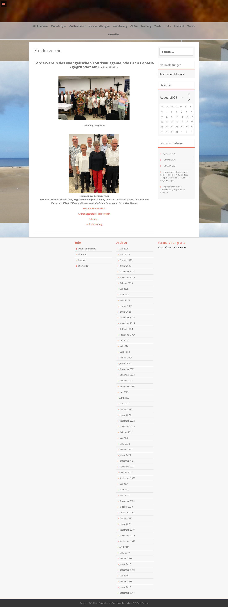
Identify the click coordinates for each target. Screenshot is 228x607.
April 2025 (124, 294)
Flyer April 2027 (169, 166)
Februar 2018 (125, 581)
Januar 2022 (125, 455)
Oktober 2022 (126, 432)
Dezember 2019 (127, 530)
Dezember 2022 (127, 421)
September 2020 (127, 512)
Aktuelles (113, 34)
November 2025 (127, 277)
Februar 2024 (125, 357)
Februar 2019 (125, 558)
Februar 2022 (125, 449)
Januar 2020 (125, 524)
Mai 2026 (123, 248)
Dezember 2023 (127, 369)
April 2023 (124, 398)
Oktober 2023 (126, 380)
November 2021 (127, 466)
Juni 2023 (124, 392)
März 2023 (124, 403)
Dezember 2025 (127, 271)
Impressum (83, 266)
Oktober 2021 (126, 472)
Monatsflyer (58, 26)
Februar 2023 (125, 409)
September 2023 (127, 386)
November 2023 (127, 375)
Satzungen (94, 219)
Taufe (157, 26)
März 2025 (124, 300)
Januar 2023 (125, 415)
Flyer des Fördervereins (94, 208)
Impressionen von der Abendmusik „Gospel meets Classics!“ (172, 190)
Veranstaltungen (99, 26)
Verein (191, 26)
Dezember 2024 (127, 317)
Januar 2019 (125, 564)
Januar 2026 (125, 266)
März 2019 (124, 552)
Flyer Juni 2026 (169, 153)
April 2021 (124, 489)
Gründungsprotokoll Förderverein (94, 214)
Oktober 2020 (126, 507)
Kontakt (179, 26)
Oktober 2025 (126, 283)
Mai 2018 (123, 575)
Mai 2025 (123, 289)
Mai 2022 (123, 438)
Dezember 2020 (127, 501)
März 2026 (124, 254)
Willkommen (40, 26)
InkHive (94, 603)
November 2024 (127, 323)
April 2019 (124, 547)
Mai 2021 (123, 484)
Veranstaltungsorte (87, 248)
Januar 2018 (125, 587)
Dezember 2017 (127, 593)
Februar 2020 (125, 518)
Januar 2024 (125, 363)
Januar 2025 (125, 312)
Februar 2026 (125, 260)
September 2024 (127, 335)
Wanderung (120, 26)
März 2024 (124, 352)
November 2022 (127, 426)
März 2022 (124, 443)
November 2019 (127, 535)
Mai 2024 (123, 346)
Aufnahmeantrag (94, 224)
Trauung (146, 26)
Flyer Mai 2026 (169, 160)
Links (168, 26)
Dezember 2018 (127, 570)
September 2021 (127, 478)
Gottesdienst (77, 26)
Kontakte (82, 260)
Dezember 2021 (127, 461)
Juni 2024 (124, 340)
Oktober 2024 (126, 329)
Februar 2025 (125, 306)
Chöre (134, 26)
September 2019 (127, 541)
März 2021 (124, 495)
